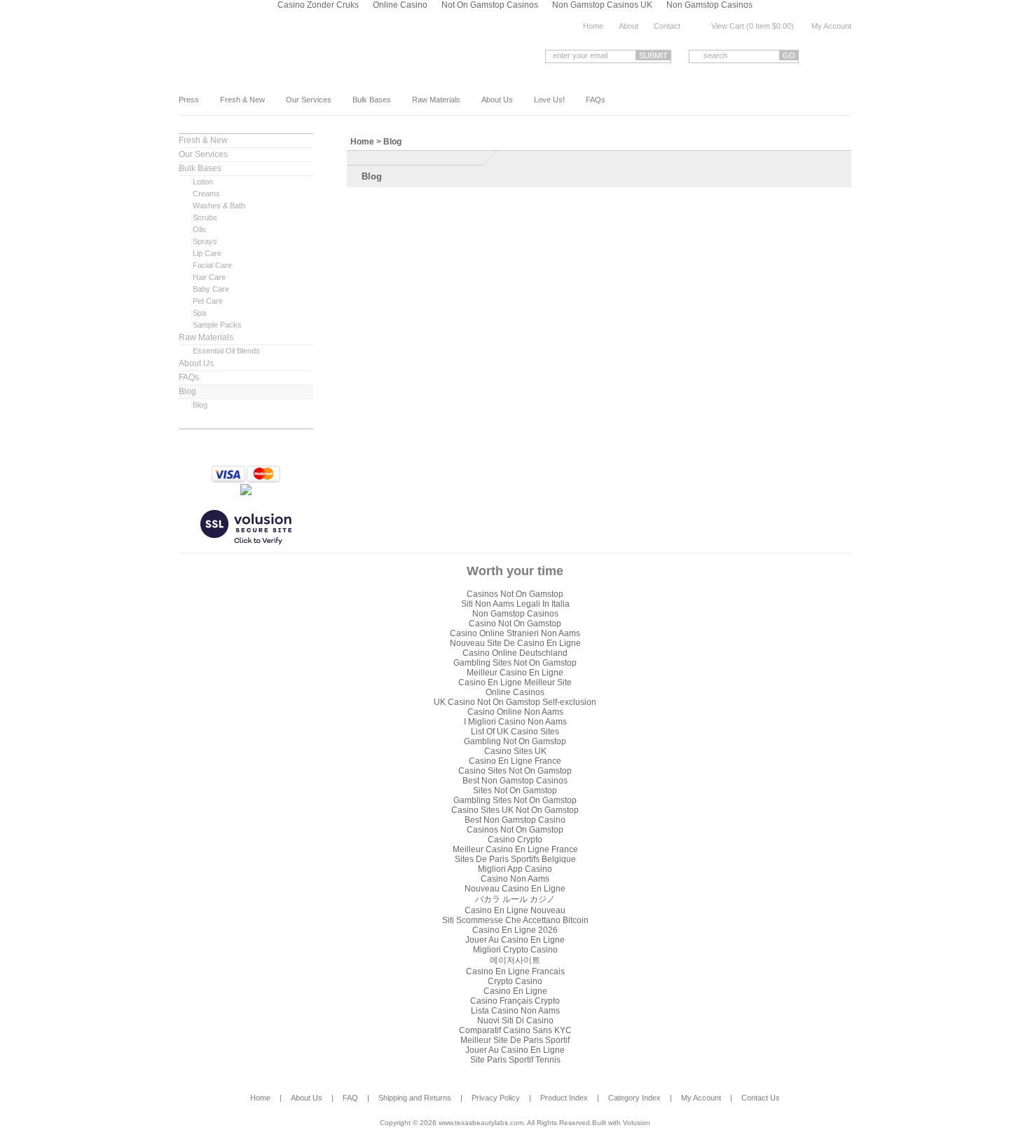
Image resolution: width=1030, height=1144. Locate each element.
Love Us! (549, 99)
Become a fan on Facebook (824, 56)
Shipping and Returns (414, 1097)
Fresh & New (242, 99)
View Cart (727, 26)
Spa (199, 313)
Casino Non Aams (515, 879)
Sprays (205, 241)
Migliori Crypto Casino (515, 950)
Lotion (203, 181)
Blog (187, 391)
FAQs (595, 99)
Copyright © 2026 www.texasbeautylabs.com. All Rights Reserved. (486, 1122)
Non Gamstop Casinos (515, 614)
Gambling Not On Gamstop (515, 741)
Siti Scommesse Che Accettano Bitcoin (515, 920)
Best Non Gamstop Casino (515, 820)
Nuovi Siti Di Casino (515, 1020)
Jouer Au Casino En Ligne (515, 940)
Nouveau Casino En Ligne (515, 889)
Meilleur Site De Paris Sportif (515, 1040)
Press (189, 99)
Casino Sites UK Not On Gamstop (515, 810)
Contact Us (760, 1097)
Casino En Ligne (515, 991)
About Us (497, 99)
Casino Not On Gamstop (515, 623)
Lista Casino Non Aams (515, 1011)
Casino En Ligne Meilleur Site (515, 682)
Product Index (564, 1097)
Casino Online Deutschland (515, 653)
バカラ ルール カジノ (515, 899)
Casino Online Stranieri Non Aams (515, 633)
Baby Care (211, 289)
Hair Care (209, 277)
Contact (667, 26)
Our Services (308, 99)
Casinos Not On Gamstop (515, 594)
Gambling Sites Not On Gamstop (515, 663)
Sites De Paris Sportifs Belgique (515, 859)
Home (593, 26)
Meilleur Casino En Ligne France (515, 849)
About (628, 26)
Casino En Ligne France (515, 761)
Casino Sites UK (515, 751)
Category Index (634, 1097)
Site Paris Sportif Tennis (515, 1060)
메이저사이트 (515, 960)
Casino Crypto (515, 839)
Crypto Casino (515, 981)
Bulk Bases (371, 99)
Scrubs (205, 217)
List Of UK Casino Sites (515, 731)
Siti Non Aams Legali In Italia (515, 604)
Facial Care (212, 265)
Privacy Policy (496, 1097)
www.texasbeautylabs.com (290, 55)
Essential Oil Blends (226, 350)
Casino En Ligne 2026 (515, 930)
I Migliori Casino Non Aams (515, 722)
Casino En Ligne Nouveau (515, 910)
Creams (206, 193)
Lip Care (207, 253)
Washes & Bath (219, 205)
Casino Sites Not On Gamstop (515, 771)
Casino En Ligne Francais (515, 971)
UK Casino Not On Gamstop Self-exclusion (515, 702)
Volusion (636, 1122)
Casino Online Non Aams (515, 712)
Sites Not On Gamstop (515, 790)
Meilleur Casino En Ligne (515, 673)
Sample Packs (217, 325)
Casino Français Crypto (515, 1001)
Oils (199, 229)
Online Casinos (515, 692)
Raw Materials (436, 99)
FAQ (350, 1097)
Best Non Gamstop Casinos (515, 781)
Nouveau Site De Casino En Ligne (515, 643)
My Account (831, 26)
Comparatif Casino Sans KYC (515, 1030)
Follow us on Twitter (845, 56)
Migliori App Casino (515, 869)
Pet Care (208, 301)
